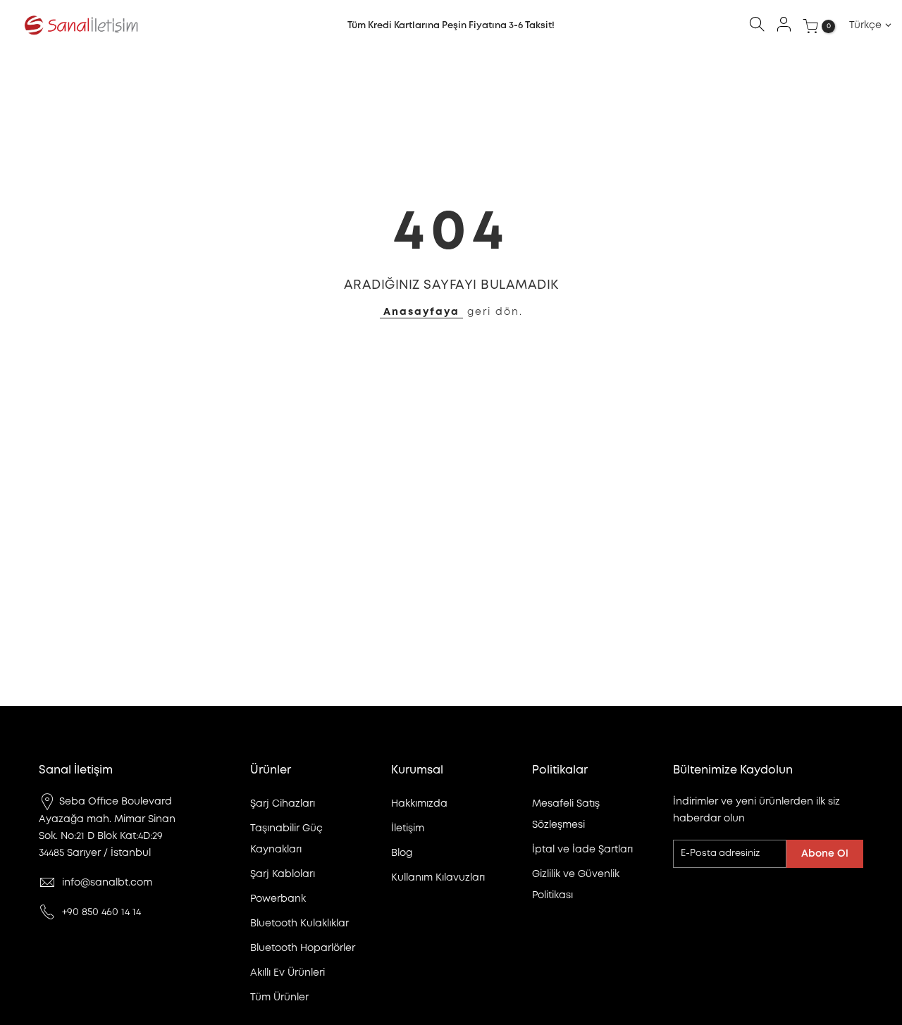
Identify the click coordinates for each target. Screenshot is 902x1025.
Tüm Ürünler (279, 997)
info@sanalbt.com (107, 882)
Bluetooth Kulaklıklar (299, 923)
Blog (401, 853)
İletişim (407, 828)
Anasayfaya (421, 312)
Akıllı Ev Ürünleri (287, 973)
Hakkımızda (419, 804)
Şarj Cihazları (282, 804)
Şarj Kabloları (282, 874)
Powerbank (278, 899)
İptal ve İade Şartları (582, 849)
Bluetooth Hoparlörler (302, 948)
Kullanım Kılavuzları (438, 878)
